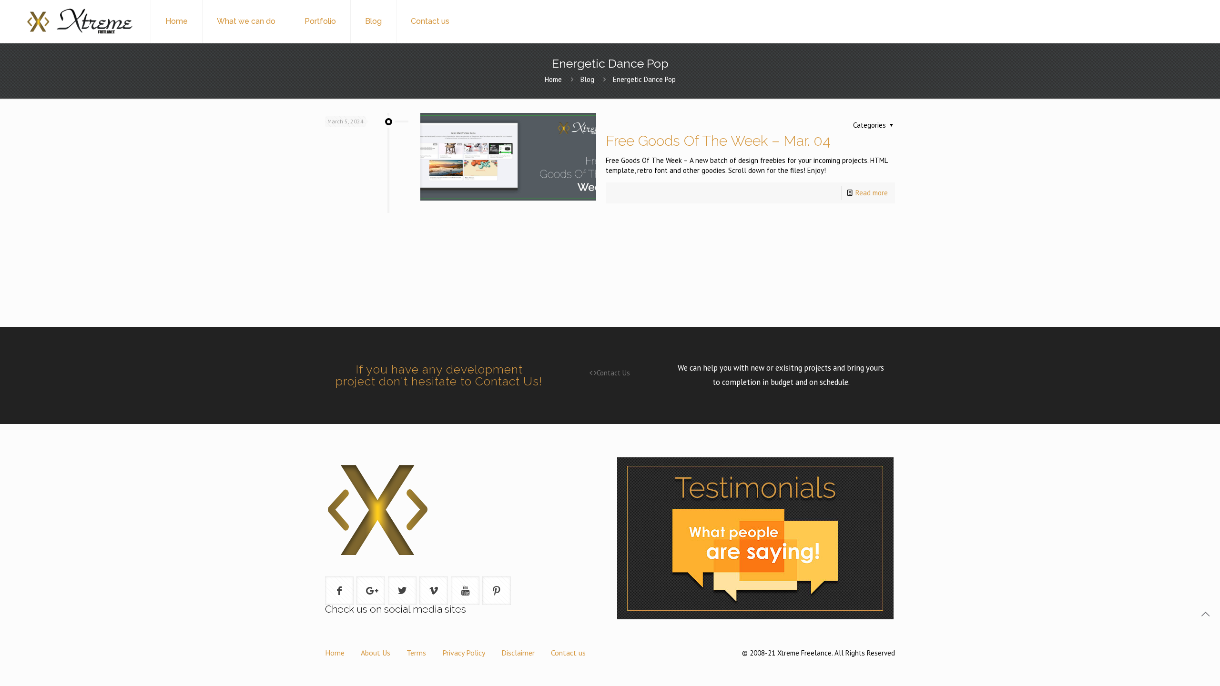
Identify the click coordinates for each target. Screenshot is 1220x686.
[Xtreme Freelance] (79, 21)
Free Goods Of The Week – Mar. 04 (718, 140)
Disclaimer (518, 652)
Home (553, 79)
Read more (871, 192)
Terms (416, 652)
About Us (375, 652)
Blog (587, 79)
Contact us (568, 652)
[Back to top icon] (1205, 614)
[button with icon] (339, 590)
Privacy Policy (463, 652)
